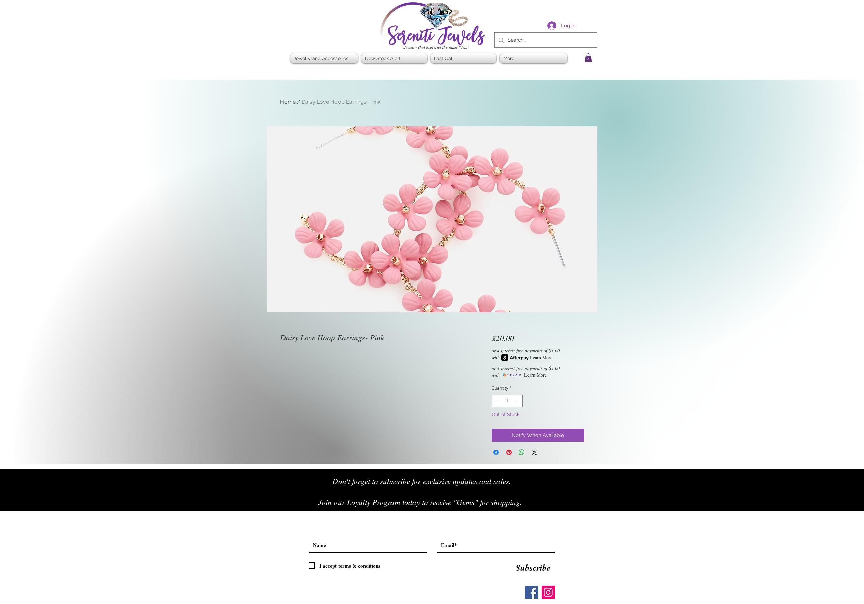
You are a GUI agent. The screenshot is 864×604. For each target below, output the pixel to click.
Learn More (541, 357)
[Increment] (517, 401)
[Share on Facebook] (496, 452)
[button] (588, 57)
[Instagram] (548, 592)
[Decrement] (497, 401)
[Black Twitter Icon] (574, 504)
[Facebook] (531, 592)
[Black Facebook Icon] (560, 504)
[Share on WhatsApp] (522, 452)
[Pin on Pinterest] (509, 452)
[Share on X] (535, 452)
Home (288, 102)
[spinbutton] (507, 401)
